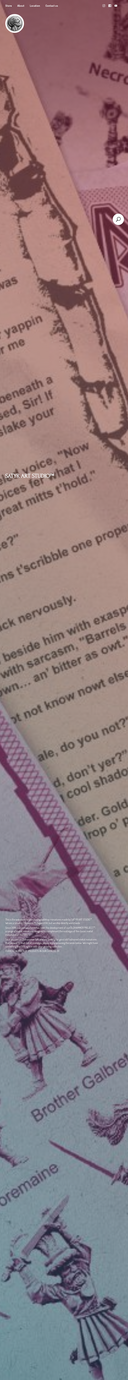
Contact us (52, 5)
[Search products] (118, 219)
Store (8, 5)
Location (35, 5)
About (20, 5)
